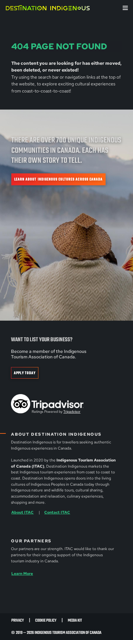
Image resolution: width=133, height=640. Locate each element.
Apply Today (25, 373)
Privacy (17, 620)
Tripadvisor (71, 411)
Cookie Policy (45, 620)
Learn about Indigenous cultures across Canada (58, 179)
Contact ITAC (57, 512)
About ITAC (22, 512)
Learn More (22, 573)
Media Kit (75, 620)
